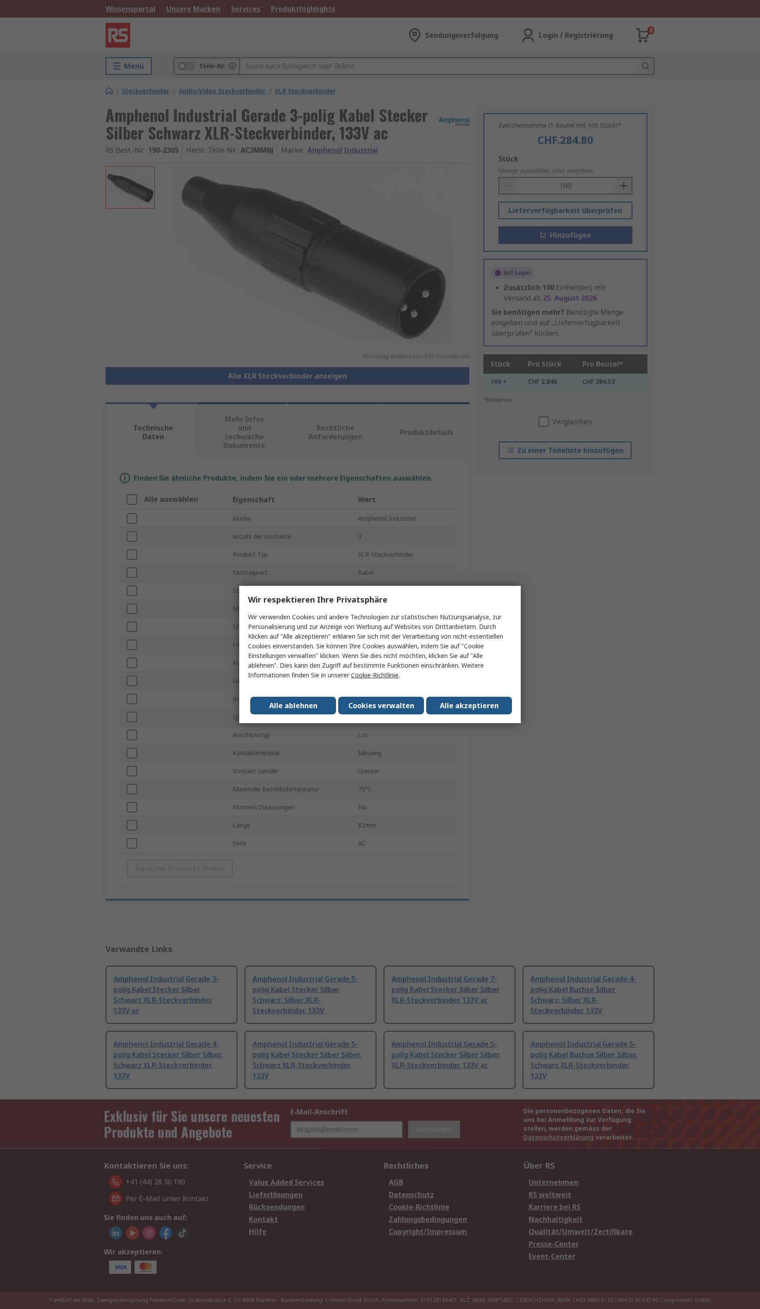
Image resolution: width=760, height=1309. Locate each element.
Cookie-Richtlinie (374, 675)
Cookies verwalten (381, 705)
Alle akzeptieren (469, 705)
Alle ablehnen (293, 705)
